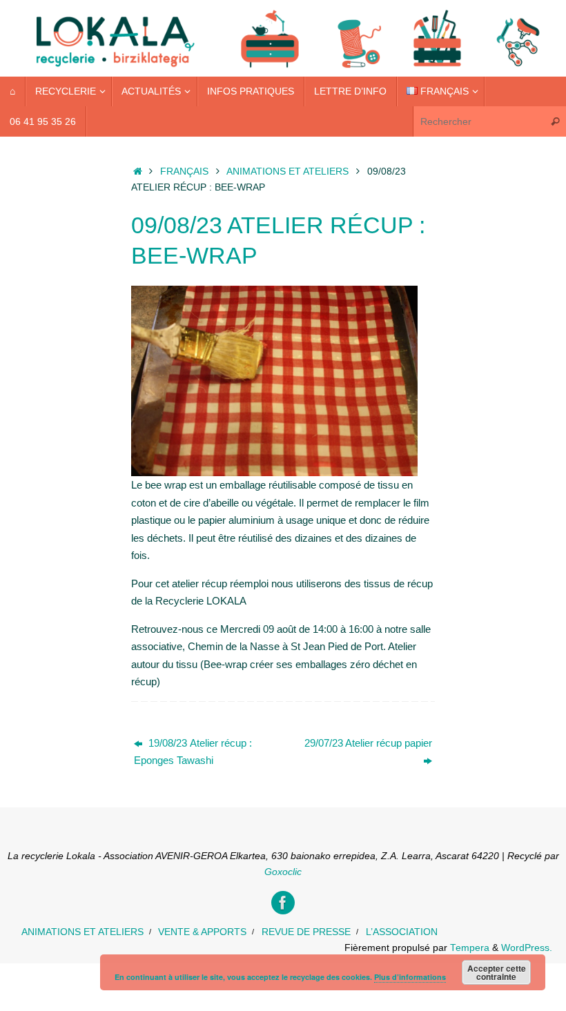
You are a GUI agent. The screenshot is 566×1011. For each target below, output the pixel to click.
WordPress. (526, 948)
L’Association (402, 932)
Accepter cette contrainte (496, 972)
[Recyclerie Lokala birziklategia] (283, 902)
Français (184, 171)
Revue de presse (306, 932)
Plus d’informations (410, 977)
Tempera (469, 948)
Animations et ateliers (287, 171)
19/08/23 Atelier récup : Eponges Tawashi (193, 752)
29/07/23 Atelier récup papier (368, 743)
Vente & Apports (202, 932)
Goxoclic (283, 872)
